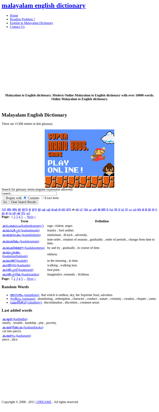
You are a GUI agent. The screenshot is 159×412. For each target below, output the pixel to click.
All (4, 209)
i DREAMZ (44, 402)
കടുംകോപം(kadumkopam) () (23, 226)
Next (30, 217)
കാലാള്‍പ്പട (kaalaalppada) (21, 230)
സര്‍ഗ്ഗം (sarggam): (23, 298)
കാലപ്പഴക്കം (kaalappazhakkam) (15, 254)
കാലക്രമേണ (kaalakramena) (23, 248)
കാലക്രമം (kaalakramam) (20, 241)
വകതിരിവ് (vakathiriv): (26, 302)
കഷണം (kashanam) (16, 335)
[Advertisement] (79, 61)
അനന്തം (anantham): (25, 295)
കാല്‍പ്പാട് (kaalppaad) (17, 270)
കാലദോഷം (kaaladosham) (21, 235)
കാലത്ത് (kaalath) (15, 260)
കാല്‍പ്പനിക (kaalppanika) (20, 274)
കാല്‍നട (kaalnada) (16, 265)
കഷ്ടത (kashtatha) (14, 319)
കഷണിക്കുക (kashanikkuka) (22, 327)
